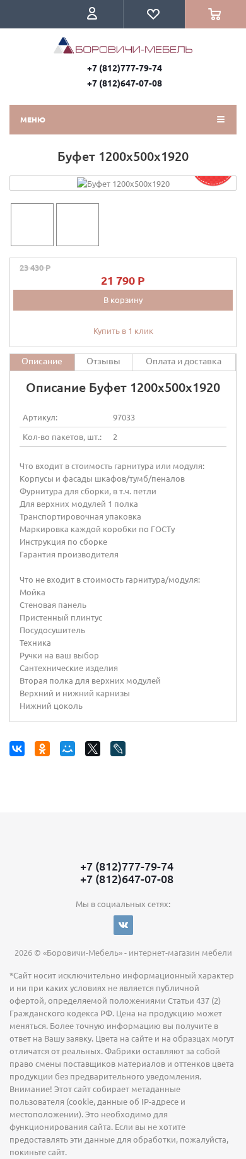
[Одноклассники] (44, 751)
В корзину (123, 299)
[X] (95, 751)
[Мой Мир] (69, 751)
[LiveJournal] (120, 751)
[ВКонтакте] (19, 751)
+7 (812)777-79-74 (124, 67)
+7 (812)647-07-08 (124, 82)
